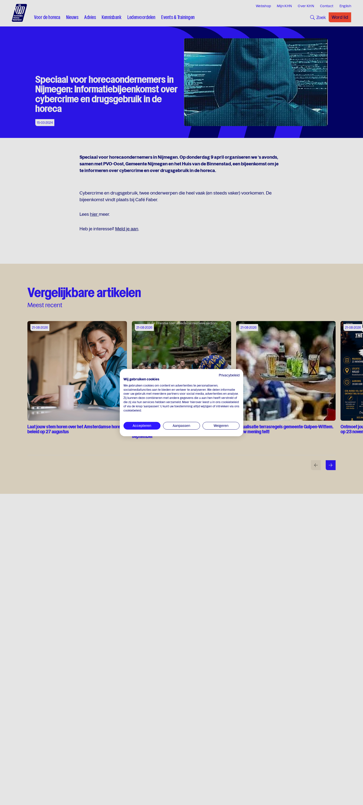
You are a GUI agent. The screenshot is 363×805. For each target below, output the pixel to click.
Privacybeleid (229, 375)
